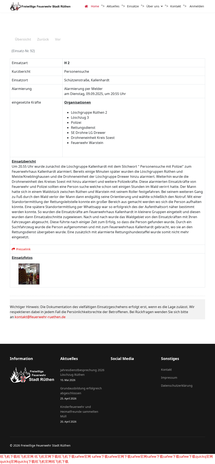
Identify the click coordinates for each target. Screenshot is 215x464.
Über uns (152, 6)
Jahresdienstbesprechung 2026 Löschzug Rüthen (82, 375)
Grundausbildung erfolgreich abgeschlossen (81, 393)
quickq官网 (204, 456)
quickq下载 (26, 461)
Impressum (169, 378)
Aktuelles (113, 6)
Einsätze (133, 6)
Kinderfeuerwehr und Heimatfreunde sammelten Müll (79, 414)
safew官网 (83, 456)
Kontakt (175, 6)
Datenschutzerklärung (177, 386)
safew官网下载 (119, 456)
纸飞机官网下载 (46, 456)
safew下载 (99, 456)
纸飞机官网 (25, 456)
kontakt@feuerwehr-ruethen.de (40, 317)
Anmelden (197, 6)
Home (94, 6)
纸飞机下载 (8, 456)
